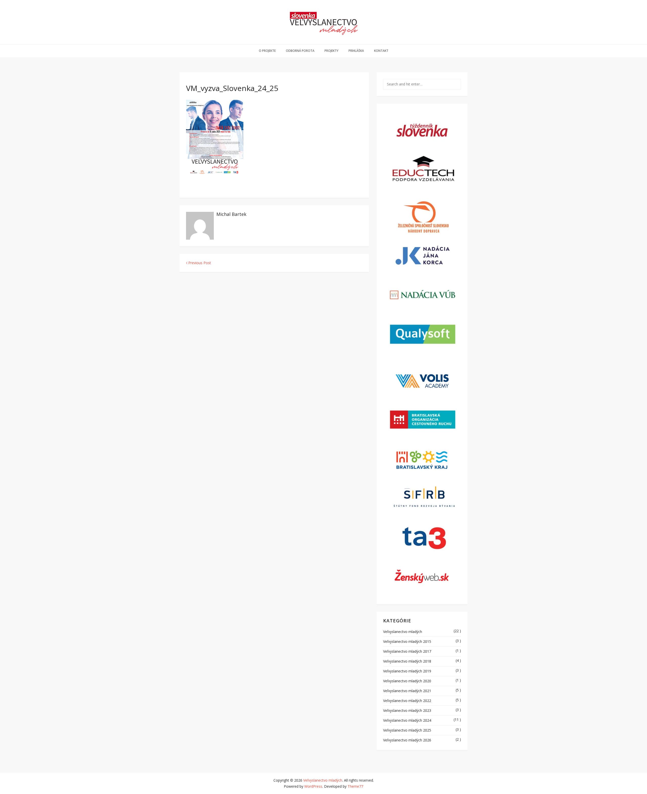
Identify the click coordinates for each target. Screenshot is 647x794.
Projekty (331, 51)
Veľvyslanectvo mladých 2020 (407, 680)
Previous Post (199, 262)
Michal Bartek (231, 214)
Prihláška (356, 51)
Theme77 (355, 786)
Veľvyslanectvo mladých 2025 (407, 730)
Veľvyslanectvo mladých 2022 (407, 700)
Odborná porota (300, 51)
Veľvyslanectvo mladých (402, 631)
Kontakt (381, 51)
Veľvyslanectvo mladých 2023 (407, 710)
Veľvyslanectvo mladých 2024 (407, 720)
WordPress (313, 786)
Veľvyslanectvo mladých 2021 (407, 690)
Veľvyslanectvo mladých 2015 (407, 641)
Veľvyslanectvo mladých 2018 (407, 661)
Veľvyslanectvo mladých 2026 (407, 740)
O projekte (267, 51)
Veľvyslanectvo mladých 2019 (407, 671)
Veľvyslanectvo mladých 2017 (407, 651)
